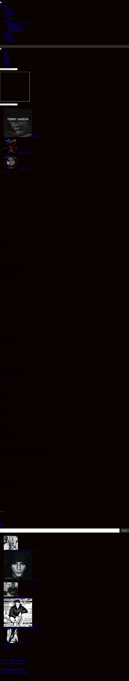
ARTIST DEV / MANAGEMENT (18, 22)
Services (6, 21)
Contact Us (7, 38)
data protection (20, 663)
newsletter (11, 41)
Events (6, 12)
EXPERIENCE (8, 11)
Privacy (3, 660)
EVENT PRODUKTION (15, 29)
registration (11, 39)
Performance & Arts (13, 24)
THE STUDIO (12, 26)
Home (5, 5)
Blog (5, 43)
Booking (6, 9)
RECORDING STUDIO (15, 28)
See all (6, 650)
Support (6, 34)
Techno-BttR (11, 14)
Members (10, 36)
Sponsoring (7, 33)
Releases (10, 17)
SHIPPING (24, 673)
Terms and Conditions (8, 663)
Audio (6, 16)
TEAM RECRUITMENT (15, 31)
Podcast (10, 19)
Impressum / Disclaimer (17, 660)
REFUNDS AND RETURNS (10, 673)
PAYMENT (22, 670)
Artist (5, 7)
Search (2, 527)
